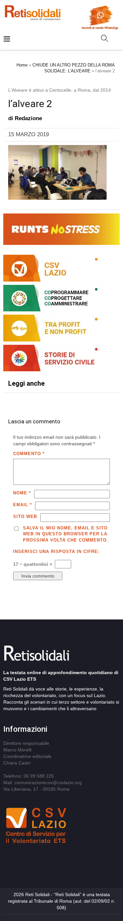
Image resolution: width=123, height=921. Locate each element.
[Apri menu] (6, 39)
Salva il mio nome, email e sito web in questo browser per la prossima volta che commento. (65, 534)
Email (22, 504)
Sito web (25, 516)
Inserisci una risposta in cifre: (56, 551)
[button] (107, 39)
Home (22, 65)
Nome (22, 492)
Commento (29, 453)
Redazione (28, 118)
